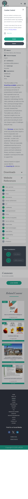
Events (13, 400)
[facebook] (9, 432)
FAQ (14, 409)
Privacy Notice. (13, 29)
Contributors (13, 404)
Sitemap (14, 423)
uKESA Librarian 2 (14, 63)
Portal (13, 408)
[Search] (21, 3)
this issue (10, 129)
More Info (9, 33)
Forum (13, 402)
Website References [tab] (10, 179)
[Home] (5, 3)
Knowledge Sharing (14, 411)
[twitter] (13, 432)
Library (14, 398)
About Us (13, 396)
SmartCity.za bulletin (10, 85)
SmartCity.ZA (7, 73)
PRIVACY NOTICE (14, 439)
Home (13, 394)
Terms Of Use (13, 436)
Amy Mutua (7, 63)
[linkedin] (17, 432)
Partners (13, 406)
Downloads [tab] (9, 172)
